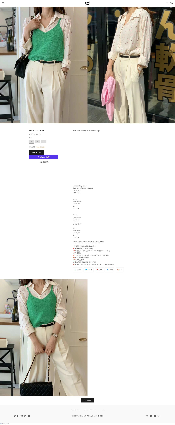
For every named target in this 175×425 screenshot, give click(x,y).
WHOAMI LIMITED (83, 416)
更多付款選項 (43, 162)
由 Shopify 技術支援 (96, 416)
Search (102, 410)
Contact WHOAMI (90, 410)
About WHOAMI (75, 410)
